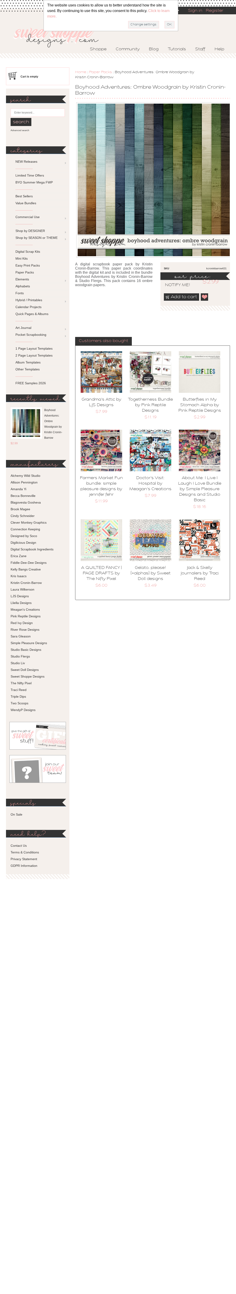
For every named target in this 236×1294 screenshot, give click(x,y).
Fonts (19, 293)
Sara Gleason (21, 636)
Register (214, 11)
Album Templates (28, 362)
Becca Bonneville (23, 496)
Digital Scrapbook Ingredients (32, 549)
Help (219, 49)
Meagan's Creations (25, 609)
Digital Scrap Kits (27, 251)
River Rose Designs (25, 629)
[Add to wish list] (205, 297)
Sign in (195, 11)
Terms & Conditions (25, 852)
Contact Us (19, 845)
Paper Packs (100, 72)
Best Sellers (24, 196)
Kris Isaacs (19, 576)
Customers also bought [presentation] (103, 341)
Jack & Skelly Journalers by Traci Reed (200, 573)
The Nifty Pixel (21, 683)
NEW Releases (26, 161)
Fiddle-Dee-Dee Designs (29, 562)
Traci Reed (19, 690)
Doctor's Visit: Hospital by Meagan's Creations (150, 483)
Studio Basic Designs (26, 650)
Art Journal (23, 328)
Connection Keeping (25, 529)
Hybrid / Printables (28, 300)
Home (80, 72)
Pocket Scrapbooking (30, 334)
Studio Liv (18, 663)
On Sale (16, 814)
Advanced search (20, 130)
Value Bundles (25, 203)
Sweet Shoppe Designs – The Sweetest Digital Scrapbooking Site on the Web (60, 36)
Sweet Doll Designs (25, 670)
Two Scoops (19, 703)
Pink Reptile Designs (26, 616)
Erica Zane (19, 556)
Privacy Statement (24, 859)
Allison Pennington (24, 482)
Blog (154, 49)
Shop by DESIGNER (30, 231)
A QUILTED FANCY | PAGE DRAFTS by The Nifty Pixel (101, 573)
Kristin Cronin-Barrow (26, 583)
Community (128, 49)
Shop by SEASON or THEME (36, 238)
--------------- (24, 168)
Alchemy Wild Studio (25, 475)
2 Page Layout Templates (34, 355)
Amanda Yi (18, 489)
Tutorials (177, 49)
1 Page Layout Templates (34, 348)
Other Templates (27, 369)
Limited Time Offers (29, 175)
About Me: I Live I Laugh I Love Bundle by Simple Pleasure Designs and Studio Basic (199, 489)
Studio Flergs (20, 656)
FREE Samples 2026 (30, 383)
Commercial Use (27, 217)
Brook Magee (20, 509)
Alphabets (22, 286)
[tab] (103, 341)
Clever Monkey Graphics (29, 522)
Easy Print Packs (27, 265)
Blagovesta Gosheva (26, 502)
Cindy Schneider (23, 516)
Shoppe (98, 49)
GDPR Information (24, 866)
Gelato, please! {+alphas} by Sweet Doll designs (150, 573)
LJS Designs (20, 596)
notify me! (173, 285)
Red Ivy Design (22, 623)
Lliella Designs (21, 603)
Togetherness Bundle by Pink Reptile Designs (150, 405)
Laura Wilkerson (22, 589)
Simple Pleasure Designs (29, 643)
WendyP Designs (23, 710)
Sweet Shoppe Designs (27, 676)
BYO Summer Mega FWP (34, 182)
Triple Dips (18, 696)
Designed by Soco (24, 536)
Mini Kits (21, 258)
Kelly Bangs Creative (26, 569)
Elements (22, 279)
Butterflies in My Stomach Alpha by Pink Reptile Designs (199, 405)
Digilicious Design (23, 542)
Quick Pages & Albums (31, 314)
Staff (200, 49)
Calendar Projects (28, 307)
